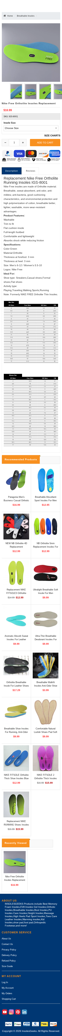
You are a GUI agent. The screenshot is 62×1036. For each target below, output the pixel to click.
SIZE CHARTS (52, 135)
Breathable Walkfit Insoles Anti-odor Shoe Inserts (45, 685)
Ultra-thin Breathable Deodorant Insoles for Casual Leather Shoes (46, 639)
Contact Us (7, 944)
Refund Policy (9, 960)
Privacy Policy (9, 949)
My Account (8, 988)
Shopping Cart (9, 999)
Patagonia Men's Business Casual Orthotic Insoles (16, 500)
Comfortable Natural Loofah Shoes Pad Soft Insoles (45, 732)
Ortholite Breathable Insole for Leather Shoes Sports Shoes (16, 685)
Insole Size (10, 123)
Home (10, 16)
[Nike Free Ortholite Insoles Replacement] (15, 92)
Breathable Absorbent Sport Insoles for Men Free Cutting (45, 500)
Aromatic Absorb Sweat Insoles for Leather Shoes (16, 639)
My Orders (7, 993)
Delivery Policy (9, 955)
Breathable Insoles (25, 16)
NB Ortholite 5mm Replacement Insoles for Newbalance (45, 547)
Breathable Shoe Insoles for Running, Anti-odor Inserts (16, 732)
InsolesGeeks (29, 1031)
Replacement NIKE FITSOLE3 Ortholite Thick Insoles (16, 593)
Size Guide (7, 966)
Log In (5, 982)
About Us (6, 938)
